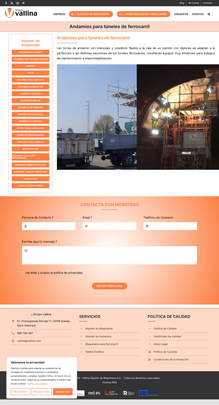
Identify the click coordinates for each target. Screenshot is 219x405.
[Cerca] (74, 360)
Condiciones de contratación (171, 359)
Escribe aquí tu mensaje (39, 241)
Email (87, 217)
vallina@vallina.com (29, 340)
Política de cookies (37, 383)
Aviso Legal (161, 344)
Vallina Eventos (94, 351)
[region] (41, 378)
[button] (209, 13)
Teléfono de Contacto (158, 217)
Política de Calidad (165, 328)
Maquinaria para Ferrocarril (101, 344)
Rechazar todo (41, 391)
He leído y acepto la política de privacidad (54, 272)
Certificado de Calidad (167, 336)
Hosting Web (109, 382)
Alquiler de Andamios (98, 336)
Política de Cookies (165, 351)
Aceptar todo (63, 391)
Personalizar (20, 391)
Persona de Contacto (37, 217)
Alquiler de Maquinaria (99, 328)
